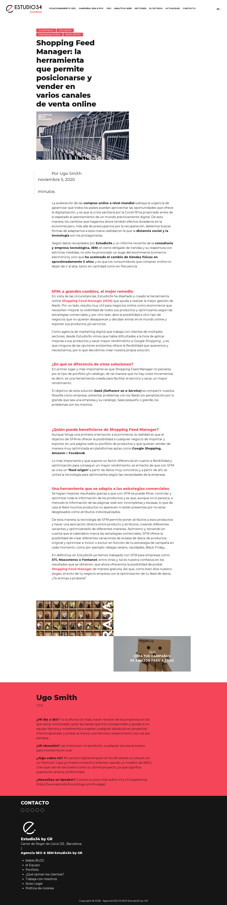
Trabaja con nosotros (41, 879)
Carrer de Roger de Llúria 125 (42, 844)
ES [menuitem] (218, 9)
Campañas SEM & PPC (91, 8)
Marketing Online (49, 34)
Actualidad (172, 8)
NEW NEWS (73, 34)
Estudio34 (65, 30)
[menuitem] (218, 9)
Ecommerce (46, 30)
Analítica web (123, 8)
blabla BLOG (34, 860)
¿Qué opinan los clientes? (44, 874)
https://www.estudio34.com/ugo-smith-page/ (70, 784)
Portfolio (32, 870)
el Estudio (156, 8)
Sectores (141, 8)
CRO (108, 8)
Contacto (189, 8)
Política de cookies (39, 888)
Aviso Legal (33, 883)
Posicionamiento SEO (62, 8)
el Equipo (32, 865)
